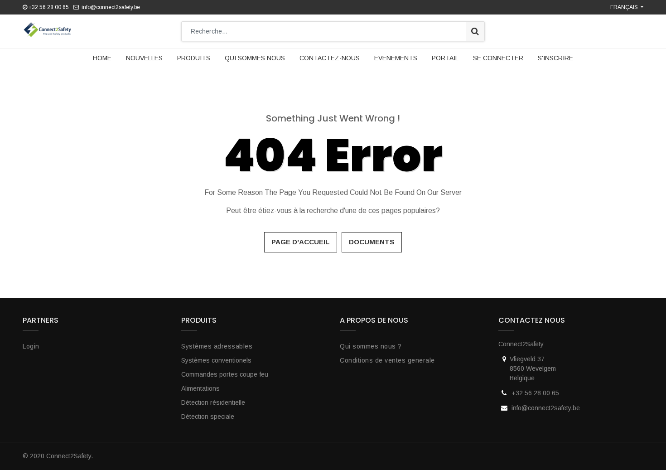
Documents (372, 242)
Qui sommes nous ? (371, 346)
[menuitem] (102, 58)
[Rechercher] (475, 31)
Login (31, 346)
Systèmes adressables (216, 346)
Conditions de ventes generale (387, 360)
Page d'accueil (300, 242)
